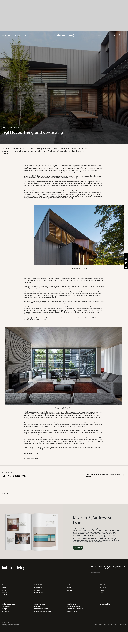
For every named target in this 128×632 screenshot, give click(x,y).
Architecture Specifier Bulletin (43, 611)
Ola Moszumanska (13, 127)
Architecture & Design (8, 604)
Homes (4, 127)
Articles (10, 35)
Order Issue (78, 547)
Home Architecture (102, 475)
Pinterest (102, 595)
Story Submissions (120, 624)
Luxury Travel (6, 606)
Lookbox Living (6, 611)
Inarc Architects (114, 475)
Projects (4, 35)
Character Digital (105, 604)
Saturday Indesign (40, 604)
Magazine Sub (38, 592)
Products (17, 35)
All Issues (37, 590)
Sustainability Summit (41, 609)
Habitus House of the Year (75, 609)
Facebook (103, 590)
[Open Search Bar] (119, 35)
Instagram (103, 587)
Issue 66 (112, 35)
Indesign (4, 609)
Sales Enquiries (109, 624)
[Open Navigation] (124, 35)
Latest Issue (38, 587)
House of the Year (101, 35)
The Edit (23, 35)
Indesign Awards (72, 604)
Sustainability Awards (73, 606)
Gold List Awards (72, 611)
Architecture (90, 475)
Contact (69, 590)
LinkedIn (102, 592)
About (69, 587)
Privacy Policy (98, 624)
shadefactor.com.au (31, 458)
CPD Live (37, 606)
